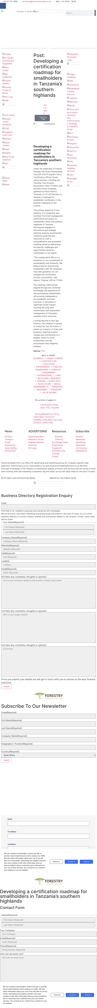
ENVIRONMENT (43, 367)
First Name (11, 720)
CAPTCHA (6, 683)
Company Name (14, 538)
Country (10, 752)
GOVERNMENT (49, 372)
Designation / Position (17, 744)
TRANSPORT (57, 387)
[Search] (95, 13)
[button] (24, 48)
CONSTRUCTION (49, 361)
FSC (43, 351)
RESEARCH (56, 378)
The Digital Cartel (68, 478)
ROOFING (41, 381)
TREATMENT (42, 389)
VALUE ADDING (49, 392)
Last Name (11, 728)
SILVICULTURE (44, 384)
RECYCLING (42, 378)
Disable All (72, 995)
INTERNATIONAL (44, 375)
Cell (8, 553)
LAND (58, 375)
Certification (46, 405)
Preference (57, 995)
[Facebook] (3, 6)
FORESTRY (56, 369)
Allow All (87, 995)
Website (10, 545)
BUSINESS (38, 358)
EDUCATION (49, 364)
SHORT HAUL (54, 381)
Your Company (7, 930)
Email (3, 503)
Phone (8, 946)
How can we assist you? (12, 954)
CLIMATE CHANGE (54, 358)
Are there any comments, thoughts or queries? (24, 577)
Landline (5, 561)
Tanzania (55, 407)
